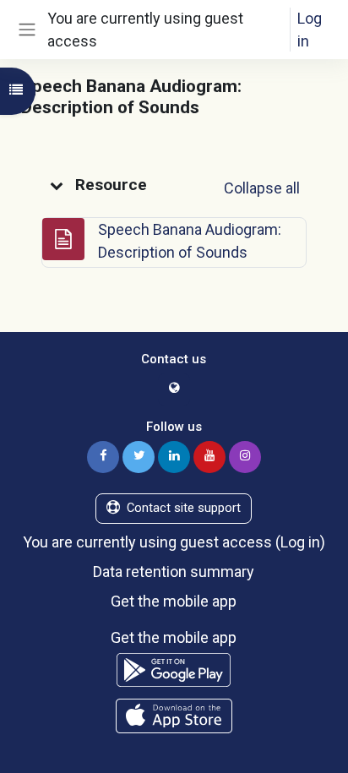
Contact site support (184, 507)
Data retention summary (173, 571)
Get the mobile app (174, 601)
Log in (309, 29)
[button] (56, 185)
